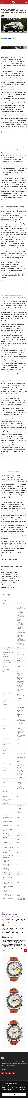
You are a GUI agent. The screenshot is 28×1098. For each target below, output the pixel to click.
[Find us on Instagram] (6, 1073)
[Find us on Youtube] (9, 1073)
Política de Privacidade (16, 1091)
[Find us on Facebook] (2, 1073)
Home (2, 6)
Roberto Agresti (9, 16)
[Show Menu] (2, 2)
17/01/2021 (16, 16)
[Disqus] (14, 930)
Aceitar (14, 1094)
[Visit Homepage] (13, 2)
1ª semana (14, 559)
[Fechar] (26, 1082)
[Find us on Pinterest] (13, 1073)
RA (4, 6)
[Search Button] (26, 2)
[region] (14, 1089)
